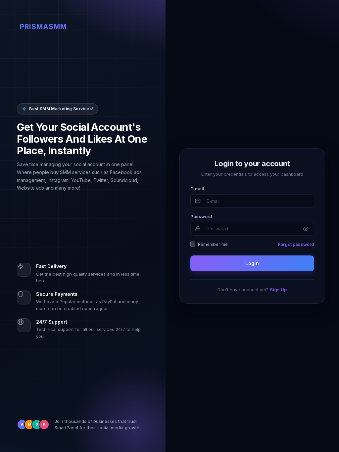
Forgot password (296, 244)
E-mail (197, 188)
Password (201, 216)
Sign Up (278, 289)
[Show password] (306, 228)
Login (252, 263)
